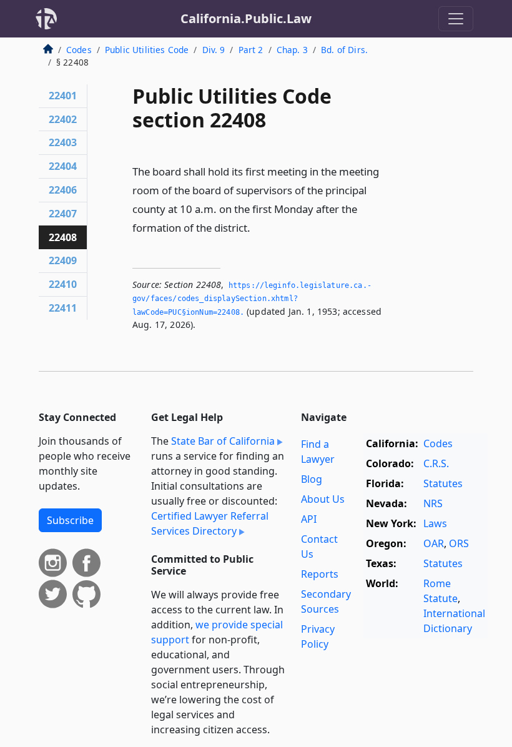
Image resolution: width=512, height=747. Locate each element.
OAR (433, 543)
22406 (63, 190)
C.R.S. (436, 463)
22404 (63, 166)
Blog (311, 479)
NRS (433, 503)
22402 (63, 119)
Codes (79, 50)
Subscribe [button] (70, 520)
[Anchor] (257, 227)
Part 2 (251, 50)
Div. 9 (213, 50)
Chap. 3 (292, 50)
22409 (63, 260)
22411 (63, 308)
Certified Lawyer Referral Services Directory (209, 523)
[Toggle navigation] (455, 18)
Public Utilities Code (147, 50)
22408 (63, 237)
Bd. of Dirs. (344, 50)
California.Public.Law (246, 18)
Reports (319, 574)
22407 (63, 213)
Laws (435, 523)
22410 (63, 284)
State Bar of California (223, 441)
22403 (63, 142)
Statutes (443, 483)
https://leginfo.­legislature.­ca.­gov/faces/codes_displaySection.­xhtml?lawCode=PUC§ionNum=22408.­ (252, 299)
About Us (323, 499)
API (309, 519)
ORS (459, 543)
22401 (63, 95)
